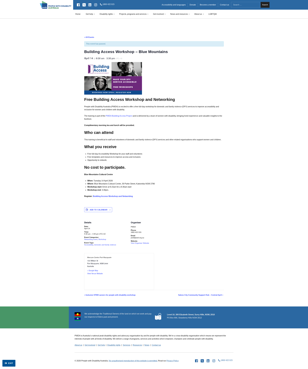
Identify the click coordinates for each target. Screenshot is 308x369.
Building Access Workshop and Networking (113, 196)
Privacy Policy (173, 361)
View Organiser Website (140, 243)
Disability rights (106, 14)
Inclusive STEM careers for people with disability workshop (109, 295)
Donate (193, 5)
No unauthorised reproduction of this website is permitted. (133, 361)
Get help (89, 14)
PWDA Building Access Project (119, 116)
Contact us (224, 5)
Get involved (158, 14)
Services (126, 345)
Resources (137, 345)
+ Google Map (92, 270)
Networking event (90, 239)
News (146, 345)
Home (77, 14)
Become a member (208, 5)
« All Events (89, 37)
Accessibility (88, 245)
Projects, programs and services (133, 14)
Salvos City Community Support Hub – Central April (200, 295)
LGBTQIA (213, 14)
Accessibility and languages (174, 5)
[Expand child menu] (94, 14)
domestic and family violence (105, 245)
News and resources (179, 14)
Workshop (102, 239)
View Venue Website (95, 273)
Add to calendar (98, 209)
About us (198, 14)
